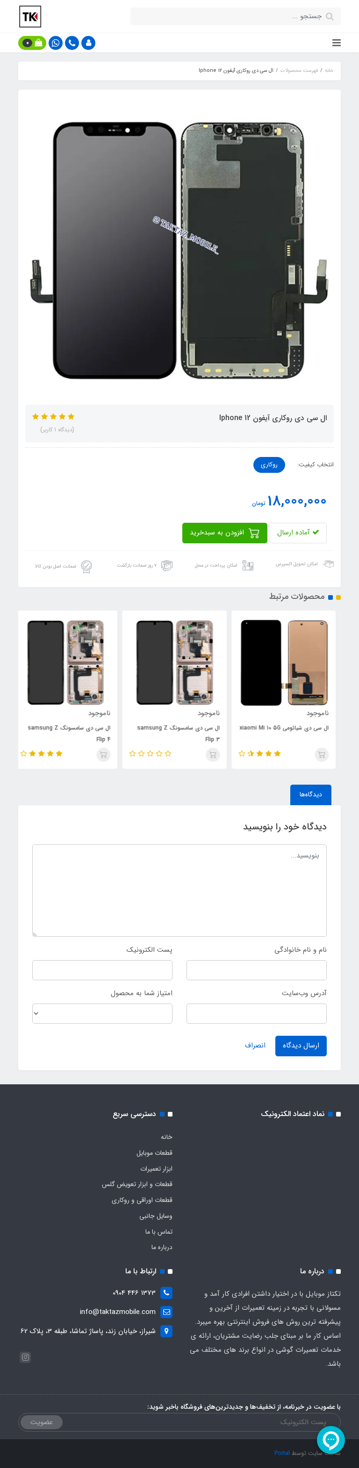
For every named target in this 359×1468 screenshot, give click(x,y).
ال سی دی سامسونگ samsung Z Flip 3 (183, 733)
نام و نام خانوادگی (300, 949)
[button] (88, 43)
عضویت (41, 1422)
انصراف (255, 1045)
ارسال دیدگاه (301, 1045)
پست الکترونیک (149, 949)
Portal (282, 1453)
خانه (166, 1137)
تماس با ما (158, 1232)
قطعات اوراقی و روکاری (142, 1200)
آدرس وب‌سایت (304, 993)
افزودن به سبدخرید (218, 532)
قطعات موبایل (154, 1153)
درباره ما (161, 1247)
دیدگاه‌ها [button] (311, 794)
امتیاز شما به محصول (141, 993)
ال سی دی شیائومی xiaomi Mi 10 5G (289, 727)
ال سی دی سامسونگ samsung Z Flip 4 (74, 733)
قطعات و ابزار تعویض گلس (137, 1184)
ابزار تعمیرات (156, 1169)
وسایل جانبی (155, 1216)
